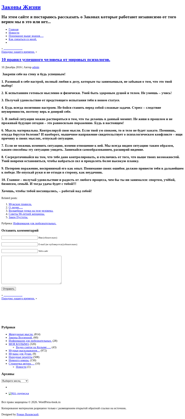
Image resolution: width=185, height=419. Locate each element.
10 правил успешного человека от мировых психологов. (55, 59)
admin (35, 67)
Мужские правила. (20, 204)
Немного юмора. (19, 360)
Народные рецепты (21, 357)
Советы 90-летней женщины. (27, 213)
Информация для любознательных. (34, 223)
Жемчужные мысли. (21, 334)
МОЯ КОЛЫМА (19, 344)
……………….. (13, 48)
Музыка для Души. (20, 353)
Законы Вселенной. (21, 337)
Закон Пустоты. (18, 217)
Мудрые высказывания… (24, 350)
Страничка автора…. (22, 363)
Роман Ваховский (27, 414)
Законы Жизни (21, 7)
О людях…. (16, 207)
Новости (21, 366)
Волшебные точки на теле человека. (31, 210)
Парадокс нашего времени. (18, 51)
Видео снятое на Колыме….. (33, 347)
